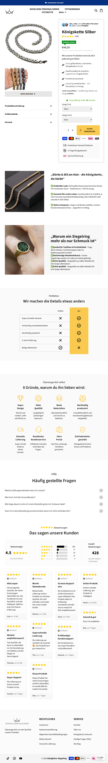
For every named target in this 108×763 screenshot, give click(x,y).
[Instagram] (14, 758)
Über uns (77, 729)
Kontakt (77, 725)
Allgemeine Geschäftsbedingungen (53, 734)
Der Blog (77, 744)
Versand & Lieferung (47, 744)
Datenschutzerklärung (48, 729)
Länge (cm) (66, 104)
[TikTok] (8, 758)
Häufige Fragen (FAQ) (82, 739)
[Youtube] (20, 758)
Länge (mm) (67, 115)
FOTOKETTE (47, 12)
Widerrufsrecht (45, 739)
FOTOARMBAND (72, 9)
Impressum (43, 725)
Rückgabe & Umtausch (83, 734)
